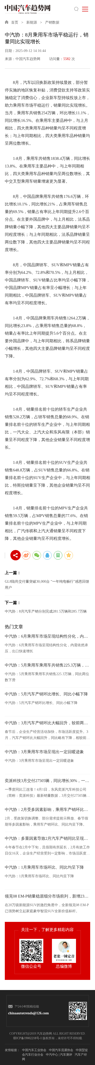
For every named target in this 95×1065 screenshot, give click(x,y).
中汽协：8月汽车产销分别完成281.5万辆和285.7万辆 (46, 611)
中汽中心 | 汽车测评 (59, 1054)
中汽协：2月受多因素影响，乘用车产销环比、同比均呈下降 (47, 809)
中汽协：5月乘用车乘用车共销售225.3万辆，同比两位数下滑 (47, 665)
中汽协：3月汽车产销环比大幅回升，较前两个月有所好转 (47, 723)
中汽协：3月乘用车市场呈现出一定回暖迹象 (44, 752)
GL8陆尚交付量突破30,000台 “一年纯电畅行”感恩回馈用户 (47, 584)
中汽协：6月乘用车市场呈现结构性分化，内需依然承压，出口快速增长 (47, 636)
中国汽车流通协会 (61, 1050)
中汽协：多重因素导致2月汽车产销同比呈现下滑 (47, 838)
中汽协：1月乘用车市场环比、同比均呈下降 (44, 867)
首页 (14, 22)
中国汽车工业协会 (34, 1050)
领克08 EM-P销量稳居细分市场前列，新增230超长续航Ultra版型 (47, 896)
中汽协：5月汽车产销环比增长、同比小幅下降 (46, 694)
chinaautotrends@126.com (26, 1013)
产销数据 (52, 22)
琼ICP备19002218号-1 (27, 1038)
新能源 (31, 22)
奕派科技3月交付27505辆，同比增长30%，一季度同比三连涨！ (47, 780)
